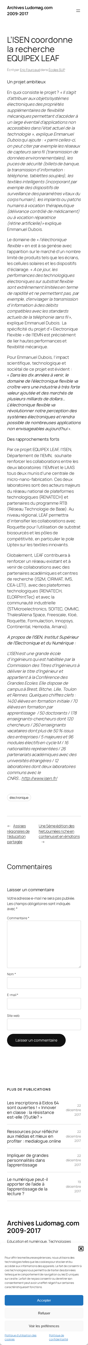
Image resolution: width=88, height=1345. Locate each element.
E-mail (12, 995)
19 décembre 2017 (73, 1186)
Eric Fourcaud (30, 69)
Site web (13, 1015)
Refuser (44, 1313)
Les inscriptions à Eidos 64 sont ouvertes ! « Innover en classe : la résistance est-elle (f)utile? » (33, 1110)
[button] (81, 1248)
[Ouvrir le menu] (78, 11)
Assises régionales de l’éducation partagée (18, 833)
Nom (11, 974)
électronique (19, 797)
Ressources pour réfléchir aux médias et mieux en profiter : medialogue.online (34, 1136)
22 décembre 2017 (73, 1110)
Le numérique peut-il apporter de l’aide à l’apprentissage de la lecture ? (27, 1186)
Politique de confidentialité (58, 1337)
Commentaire (18, 918)
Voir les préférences (44, 1326)
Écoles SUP (57, 69)
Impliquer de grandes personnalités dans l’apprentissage (28, 1160)
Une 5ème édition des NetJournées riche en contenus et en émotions (59, 831)
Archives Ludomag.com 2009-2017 (43, 1226)
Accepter (44, 1300)
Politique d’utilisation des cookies (20, 1337)
